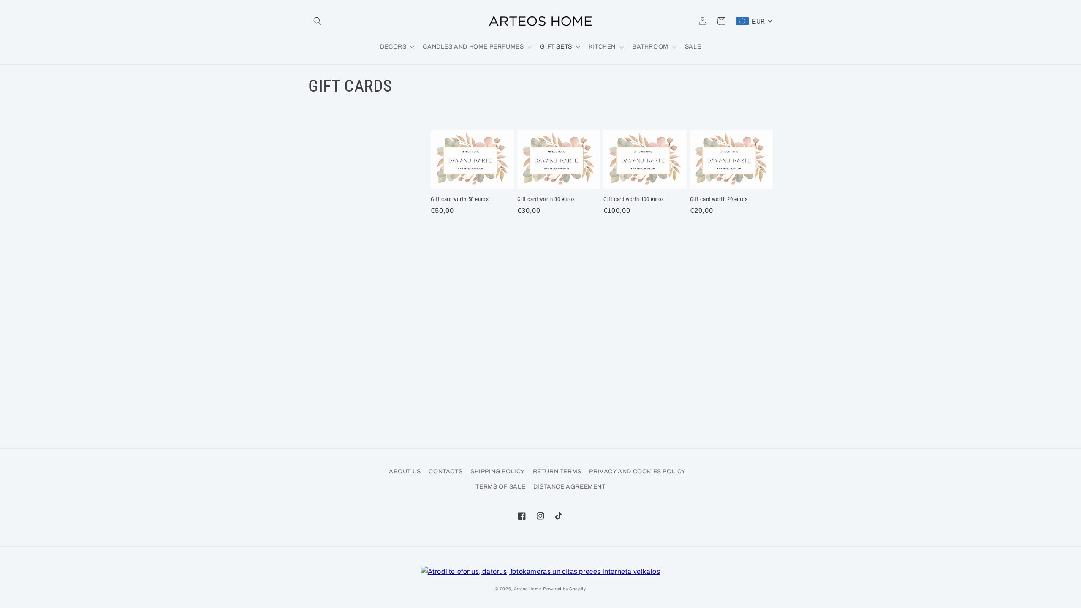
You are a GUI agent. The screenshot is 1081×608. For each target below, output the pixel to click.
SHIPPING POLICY (497, 471)
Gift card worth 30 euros (546, 199)
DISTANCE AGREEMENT (569, 486)
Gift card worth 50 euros (460, 199)
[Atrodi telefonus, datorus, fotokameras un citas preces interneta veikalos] (540, 572)
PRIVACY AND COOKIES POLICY (637, 471)
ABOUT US (405, 471)
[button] (317, 21)
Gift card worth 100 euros (633, 199)
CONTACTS (445, 471)
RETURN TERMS (557, 471)
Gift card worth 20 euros (719, 199)
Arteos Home (528, 588)
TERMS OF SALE (500, 486)
